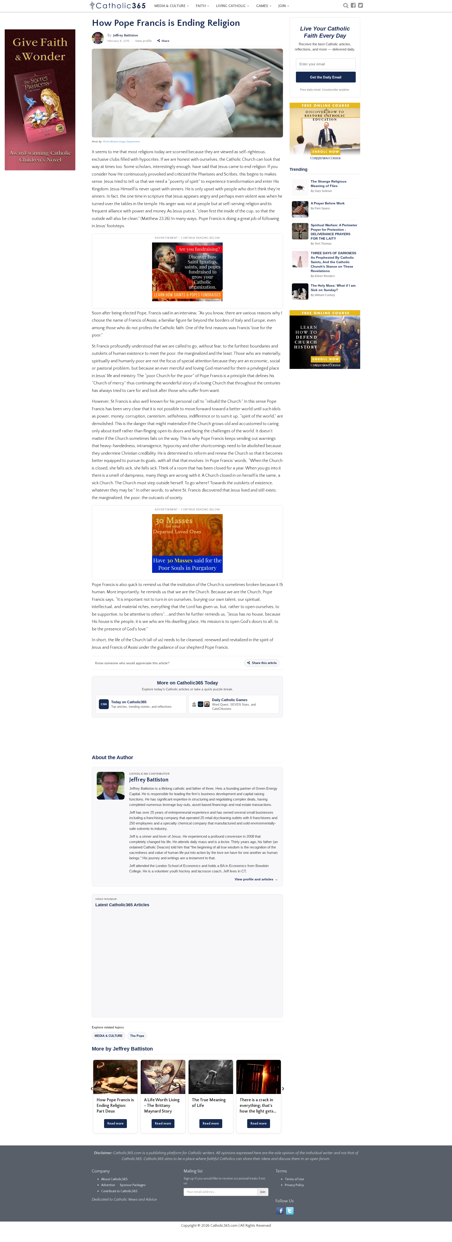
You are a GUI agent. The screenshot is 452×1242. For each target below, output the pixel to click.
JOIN (282, 6)
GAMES (262, 6)
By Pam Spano (320, 208)
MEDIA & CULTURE (170, 6)
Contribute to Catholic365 (119, 1191)
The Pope (137, 1036)
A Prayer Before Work (328, 203)
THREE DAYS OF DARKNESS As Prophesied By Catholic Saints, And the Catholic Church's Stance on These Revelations (333, 262)
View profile (143, 41)
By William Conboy (323, 295)
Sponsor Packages (133, 1185)
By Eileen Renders (323, 276)
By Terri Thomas (321, 243)
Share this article (264, 663)
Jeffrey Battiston (125, 35)
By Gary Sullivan (321, 191)
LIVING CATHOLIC (231, 6)
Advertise (108, 1185)
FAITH (201, 6)
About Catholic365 (114, 1179)
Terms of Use (294, 1179)
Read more (115, 1123)
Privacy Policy (294, 1185)
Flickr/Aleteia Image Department (121, 141)
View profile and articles (256, 879)
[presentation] (91, 1088)
